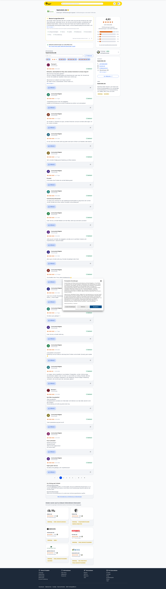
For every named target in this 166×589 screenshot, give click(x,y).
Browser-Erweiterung (43, 579)
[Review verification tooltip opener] (68, 10)
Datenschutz (48, 586)
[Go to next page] (81, 477)
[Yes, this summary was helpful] (89, 38)
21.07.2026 (57, 217)
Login (107, 580)
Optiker (55, 540)
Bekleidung (100, 93)
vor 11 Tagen (57, 118)
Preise (107, 575)
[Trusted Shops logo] (48, 3)
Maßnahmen (54, 486)
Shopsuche (63, 575)
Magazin (85, 572)
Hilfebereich (63, 574)
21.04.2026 (57, 394)
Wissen (107, 579)
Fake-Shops (63, 572)
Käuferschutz (41, 574)
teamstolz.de (102, 66)
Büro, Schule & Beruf (83, 560)
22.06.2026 (57, 437)
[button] (114, 3)
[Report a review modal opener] (90, 88)
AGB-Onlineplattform (71, 586)
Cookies (54, 586)
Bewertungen (41, 575)
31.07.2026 (57, 256)
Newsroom (86, 575)
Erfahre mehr (78, 504)
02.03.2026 (57, 371)
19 (78, 477)
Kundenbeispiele (110, 577)
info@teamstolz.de (103, 68)
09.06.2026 (57, 68)
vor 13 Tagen (57, 274)
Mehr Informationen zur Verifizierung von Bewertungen (70, 496)
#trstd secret (41, 577)
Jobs (85, 577)
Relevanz (89, 55)
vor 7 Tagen (57, 331)
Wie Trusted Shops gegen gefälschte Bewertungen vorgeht (62, 46)
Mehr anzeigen (103, 72)
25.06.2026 (57, 236)
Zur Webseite (107, 76)
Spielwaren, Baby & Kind (77, 523)
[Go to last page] (84, 477)
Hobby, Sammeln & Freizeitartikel (60, 558)
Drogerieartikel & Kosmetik (84, 521)
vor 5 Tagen (57, 157)
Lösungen (108, 574)
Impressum (41, 586)
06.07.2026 (57, 292)
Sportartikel (106, 93)
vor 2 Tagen (57, 98)
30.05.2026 (57, 195)
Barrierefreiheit (61, 586)
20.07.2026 (57, 138)
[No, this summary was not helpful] (91, 38)
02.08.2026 (57, 419)
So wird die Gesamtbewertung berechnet (108, 44)
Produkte (108, 572)
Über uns (86, 574)
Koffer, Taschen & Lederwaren (60, 521)
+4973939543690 (103, 63)
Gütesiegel (41, 572)
